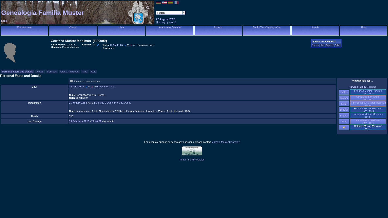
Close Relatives (69, 71)
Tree (84, 71)
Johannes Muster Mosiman (368, 115)
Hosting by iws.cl (166, 22)
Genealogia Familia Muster (42, 12)
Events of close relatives (87, 81)
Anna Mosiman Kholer (368, 98)
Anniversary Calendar (169, 27)
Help (363, 27)
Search (315, 27)
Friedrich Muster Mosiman (368, 109)
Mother (344, 98)
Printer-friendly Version (192, 159)
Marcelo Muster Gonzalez (226, 142)
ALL (93, 71)
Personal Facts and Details (17, 71)
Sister (344, 104)
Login (4, 21)
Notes (40, 71)
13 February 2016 (79, 121)
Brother (344, 109)
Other (338, 45)
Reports (218, 27)
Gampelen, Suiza (105, 86)
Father (344, 92)
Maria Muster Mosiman (368, 121)
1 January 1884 (78, 102)
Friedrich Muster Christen (368, 92)
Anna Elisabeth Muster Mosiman (368, 103)
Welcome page (24, 27)
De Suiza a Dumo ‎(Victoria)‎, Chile (112, 102)
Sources (52, 71)
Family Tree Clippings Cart (267, 27)
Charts (72, 27)
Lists (121, 27)
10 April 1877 (76, 86)
